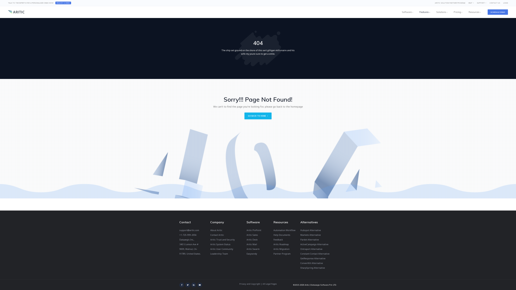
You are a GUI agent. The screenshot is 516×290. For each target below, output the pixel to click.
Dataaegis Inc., (186, 239)
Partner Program (282, 253)
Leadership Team (219, 253)
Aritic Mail (252, 244)
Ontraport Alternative (311, 249)
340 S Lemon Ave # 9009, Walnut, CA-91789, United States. (190, 249)
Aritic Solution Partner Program (450, 3)
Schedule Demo (497, 12)
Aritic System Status (220, 244)
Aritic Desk (252, 239)
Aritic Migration (281, 249)
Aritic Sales (252, 234)
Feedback (278, 239)
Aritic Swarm (253, 249)
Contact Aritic (217, 234)
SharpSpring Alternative (312, 267)
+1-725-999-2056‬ (187, 234)
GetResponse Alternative (312, 258)
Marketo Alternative (310, 234)
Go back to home (257, 116)
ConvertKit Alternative (311, 263)
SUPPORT (481, 3)
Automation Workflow (284, 230)
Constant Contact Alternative (314, 253)
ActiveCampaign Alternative (314, 244)
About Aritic (216, 230)
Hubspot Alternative (310, 230)
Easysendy (252, 253)
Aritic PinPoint (254, 230)
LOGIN (505, 3)
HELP (470, 3)
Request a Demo (63, 3)
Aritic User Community (221, 249)
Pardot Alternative (309, 239)
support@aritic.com (189, 230)
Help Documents (281, 234)
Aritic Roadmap (281, 244)
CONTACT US (495, 3)
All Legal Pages (270, 283)
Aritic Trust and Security (222, 239)
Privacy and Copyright (249, 283)
